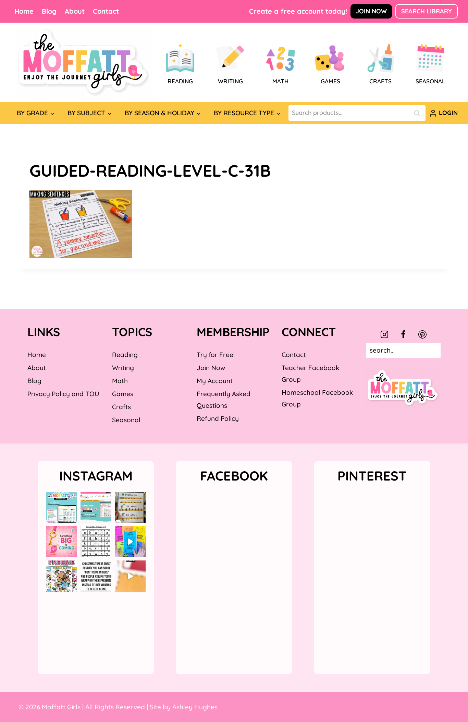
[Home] (83, 62)
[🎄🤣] (96, 575)
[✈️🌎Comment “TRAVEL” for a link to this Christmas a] (130, 575)
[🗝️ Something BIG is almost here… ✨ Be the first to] (61, 541)
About (75, 11)
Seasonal (126, 420)
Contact (106, 11)
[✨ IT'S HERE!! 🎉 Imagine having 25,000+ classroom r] (61, 507)
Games (122, 394)
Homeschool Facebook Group (317, 398)
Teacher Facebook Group (310, 373)
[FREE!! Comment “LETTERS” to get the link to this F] (130, 507)
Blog (49, 11)
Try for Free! (216, 355)
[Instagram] (384, 334)
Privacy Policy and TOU (63, 394)
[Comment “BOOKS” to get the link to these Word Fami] (130, 541)
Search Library (426, 11)
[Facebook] (403, 334)
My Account (215, 381)
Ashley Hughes (195, 707)
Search (419, 113)
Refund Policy (218, 418)
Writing (123, 368)
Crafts (121, 407)
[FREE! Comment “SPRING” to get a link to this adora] (61, 575)
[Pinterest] (422, 334)
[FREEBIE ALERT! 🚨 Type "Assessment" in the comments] (96, 541)
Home (24, 11)
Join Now (371, 11)
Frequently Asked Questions (223, 400)
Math (120, 381)
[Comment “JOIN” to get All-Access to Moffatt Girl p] (96, 507)
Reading (125, 355)
